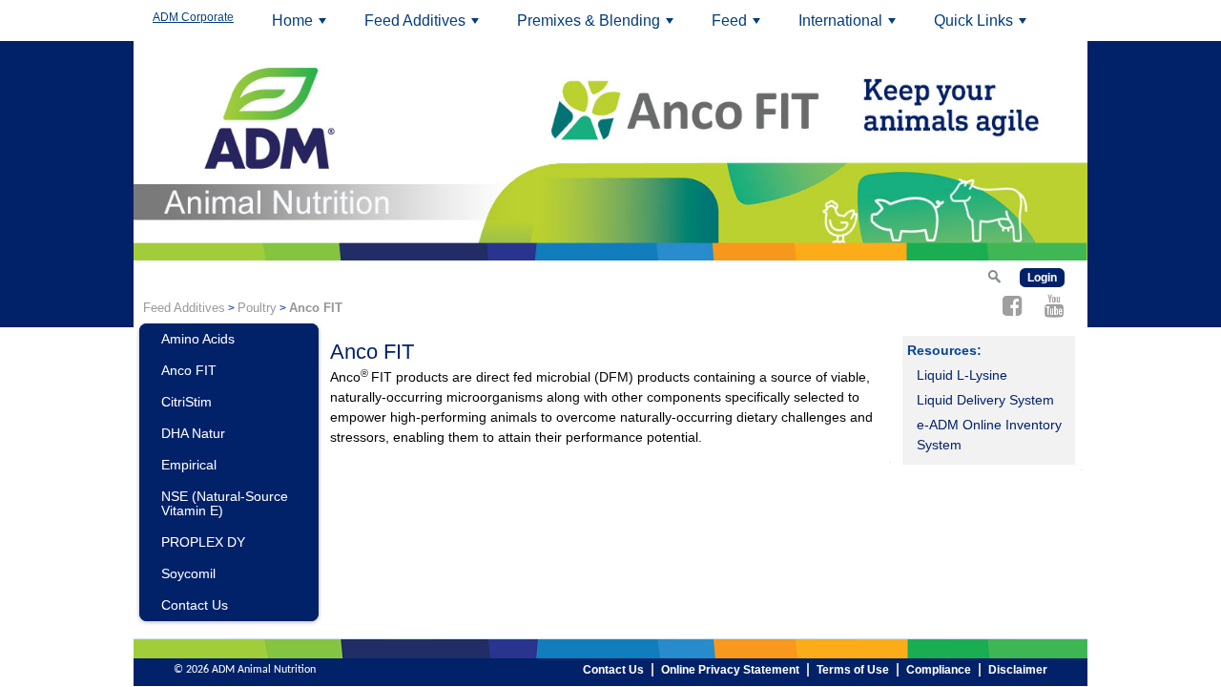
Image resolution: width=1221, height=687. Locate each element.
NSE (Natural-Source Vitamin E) (224, 503)
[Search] (994, 275)
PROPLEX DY (203, 542)
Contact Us (194, 605)
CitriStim (186, 401)
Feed (739, 26)
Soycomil (188, 573)
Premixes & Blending (598, 26)
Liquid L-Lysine (962, 375)
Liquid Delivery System (985, 399)
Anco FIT (189, 370)
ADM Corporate (193, 17)
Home (302, 26)
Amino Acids (198, 338)
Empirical (189, 464)
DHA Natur (193, 433)
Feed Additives (424, 26)
